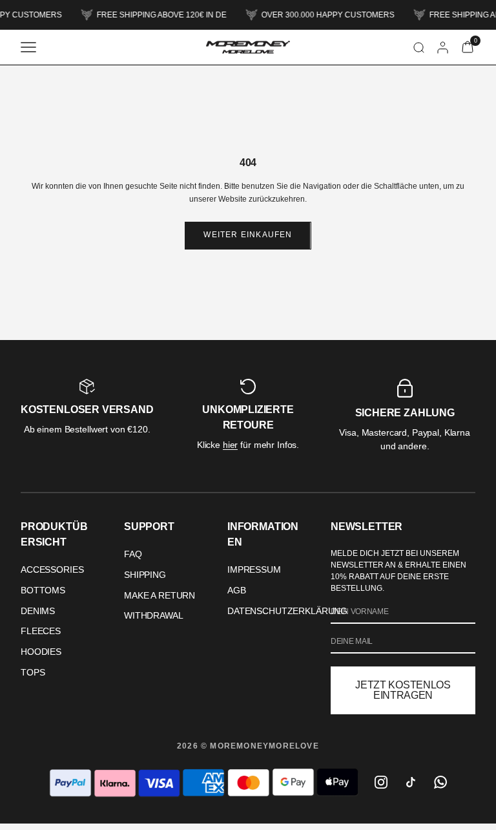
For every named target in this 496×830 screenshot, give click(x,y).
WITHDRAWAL (153, 615)
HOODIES (41, 651)
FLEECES (41, 631)
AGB (236, 590)
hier (230, 445)
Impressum (254, 569)
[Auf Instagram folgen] (381, 782)
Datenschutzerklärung (287, 611)
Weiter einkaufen (247, 234)
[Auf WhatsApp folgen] (440, 782)
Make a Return (159, 595)
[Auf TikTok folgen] (410, 782)
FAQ (133, 554)
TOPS (33, 672)
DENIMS (38, 611)
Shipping (145, 574)
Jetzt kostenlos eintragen (402, 690)
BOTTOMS (43, 590)
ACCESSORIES (52, 569)
